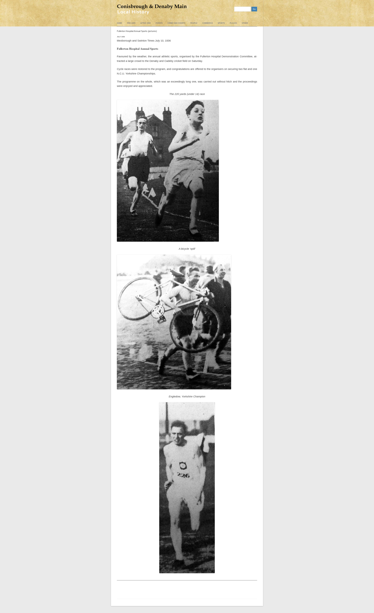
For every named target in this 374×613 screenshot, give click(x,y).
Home (119, 23)
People (193, 23)
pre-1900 (131, 23)
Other (245, 23)
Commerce (207, 23)
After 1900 (145, 23)
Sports (221, 23)
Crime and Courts (176, 23)
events (159, 23)
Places (233, 23)
